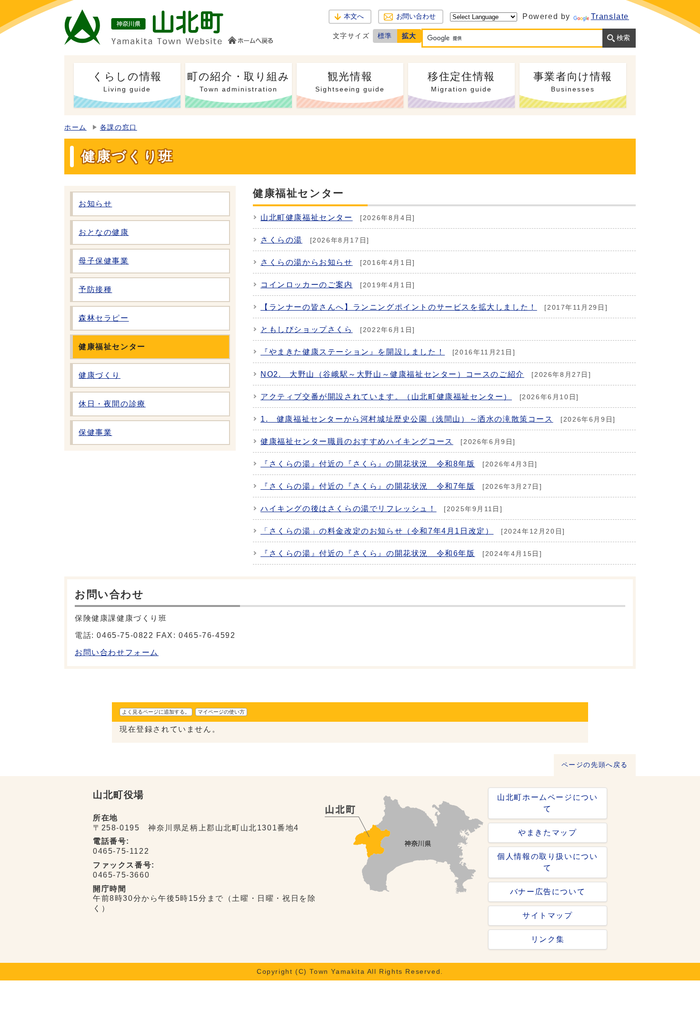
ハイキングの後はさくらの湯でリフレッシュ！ (348, 509)
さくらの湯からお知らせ (306, 262)
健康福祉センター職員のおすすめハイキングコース (356, 441)
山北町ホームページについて (547, 803)
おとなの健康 (104, 232)
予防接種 (95, 289)
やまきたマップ (547, 832)
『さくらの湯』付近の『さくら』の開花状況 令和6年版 (367, 553)
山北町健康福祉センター (306, 217)
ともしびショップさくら (306, 329)
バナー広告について (547, 892)
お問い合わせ (416, 16)
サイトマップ (547, 915)
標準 (385, 36)
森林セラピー (104, 318)
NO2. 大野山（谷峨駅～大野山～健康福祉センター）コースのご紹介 (392, 374)
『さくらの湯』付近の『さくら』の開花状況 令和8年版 (367, 464)
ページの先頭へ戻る (594, 764)
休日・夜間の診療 (112, 404)
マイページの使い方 (221, 712)
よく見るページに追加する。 (156, 712)
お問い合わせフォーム (117, 652)
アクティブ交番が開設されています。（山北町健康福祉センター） (386, 397)
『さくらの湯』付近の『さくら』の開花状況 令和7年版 (367, 486)
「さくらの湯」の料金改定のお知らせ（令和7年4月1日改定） (376, 531)
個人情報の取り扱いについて (547, 862)
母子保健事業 (104, 261)
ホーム (75, 127)
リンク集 (547, 939)
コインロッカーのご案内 (306, 285)
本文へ (354, 16)
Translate (610, 16)
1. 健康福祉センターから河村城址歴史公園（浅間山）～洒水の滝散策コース (406, 419)
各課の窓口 (118, 127)
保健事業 (95, 432)
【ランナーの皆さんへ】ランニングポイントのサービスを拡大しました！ (398, 307)
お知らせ (95, 204)
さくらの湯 (281, 240)
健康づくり (99, 375)
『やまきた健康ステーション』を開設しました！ (352, 352)
